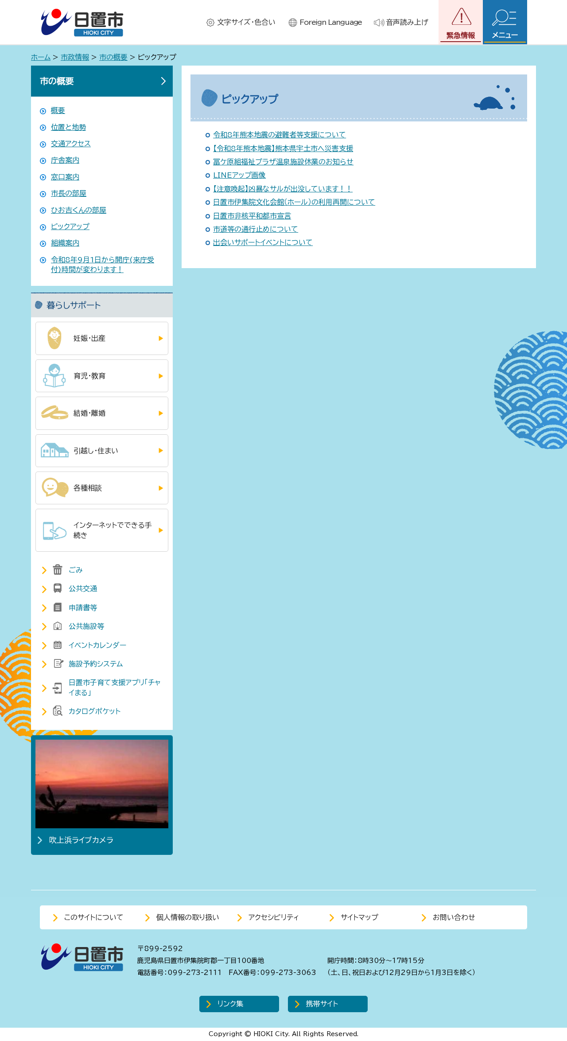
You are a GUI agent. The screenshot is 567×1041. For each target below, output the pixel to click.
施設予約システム (96, 663)
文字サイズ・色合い (246, 22)
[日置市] (82, 22)
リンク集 (230, 1003)
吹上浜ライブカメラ (81, 840)
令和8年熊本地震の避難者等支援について (279, 134)
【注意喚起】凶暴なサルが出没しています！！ (283, 188)
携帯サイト (322, 1003)
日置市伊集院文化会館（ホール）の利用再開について (294, 202)
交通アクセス (71, 143)
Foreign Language (330, 22)
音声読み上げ (407, 22)
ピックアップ (70, 226)
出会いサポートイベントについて (263, 242)
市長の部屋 (68, 193)
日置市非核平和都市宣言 (252, 215)
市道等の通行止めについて (255, 229)
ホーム (40, 57)
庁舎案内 (65, 160)
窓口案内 (65, 176)
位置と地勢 (68, 127)
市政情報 (75, 57)
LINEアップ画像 (239, 175)
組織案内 (65, 242)
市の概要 (113, 57)
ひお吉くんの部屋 (78, 210)
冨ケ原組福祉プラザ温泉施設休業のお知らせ (283, 161)
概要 (58, 110)
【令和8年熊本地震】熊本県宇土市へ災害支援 (283, 148)
